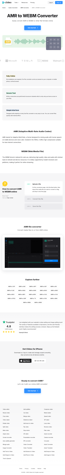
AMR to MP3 (21, 294)
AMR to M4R (32, 290)
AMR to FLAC (10, 290)
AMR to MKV (54, 290)
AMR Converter (25, 7)
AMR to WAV (53, 298)
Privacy (26, 468)
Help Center (10, 197)
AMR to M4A (21, 290)
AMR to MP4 (32, 294)
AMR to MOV (10, 294)
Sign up (59, 2)
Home (4, 7)
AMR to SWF (22, 298)
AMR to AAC (22, 286)
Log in (51, 2)
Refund (39, 468)
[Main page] (7, 2)
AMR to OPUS (11, 298)
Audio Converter (13, 7)
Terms (20, 468)
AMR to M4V (43, 290)
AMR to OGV (54, 294)
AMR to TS (33, 298)
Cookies (33, 468)
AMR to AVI (53, 286)
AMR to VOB (43, 298)
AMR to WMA (27, 302)
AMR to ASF (43, 286)
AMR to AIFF (32, 286)
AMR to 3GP (11, 286)
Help (45, 468)
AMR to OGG (43, 294)
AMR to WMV (38, 302)
